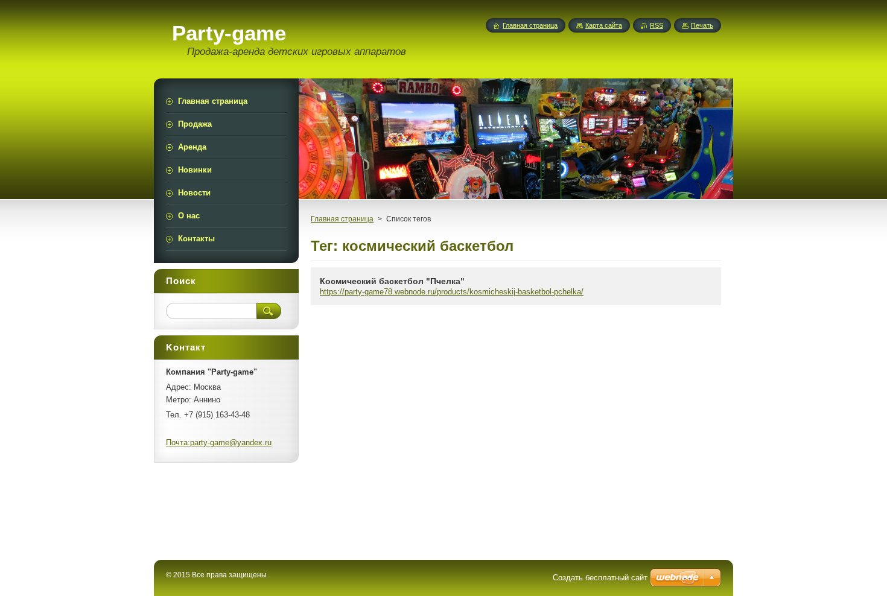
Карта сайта (603, 25)
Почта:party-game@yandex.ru (219, 442)
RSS (656, 25)
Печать (702, 25)
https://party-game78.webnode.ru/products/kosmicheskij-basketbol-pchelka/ (451, 291)
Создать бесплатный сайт (600, 577)
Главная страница (342, 219)
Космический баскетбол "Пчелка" (392, 281)
